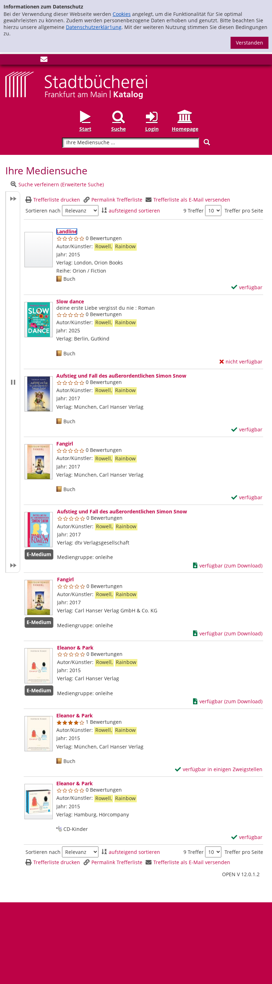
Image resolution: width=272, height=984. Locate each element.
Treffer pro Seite (244, 211)
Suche (118, 129)
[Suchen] (207, 142)
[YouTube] (32, 60)
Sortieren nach (43, 211)
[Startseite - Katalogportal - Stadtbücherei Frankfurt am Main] (76, 84)
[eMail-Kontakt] (43, 60)
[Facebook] (8, 60)
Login (152, 129)
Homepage (185, 129)
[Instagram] (20, 60)
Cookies (122, 14)
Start (85, 129)
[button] (13, 382)
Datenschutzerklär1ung (93, 27)
